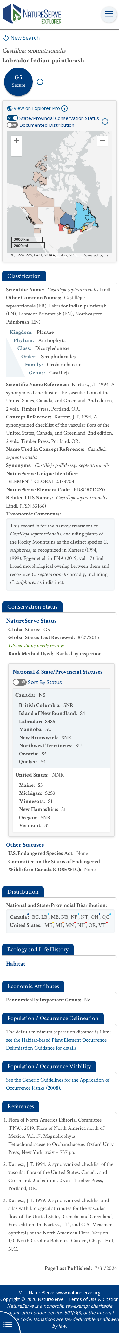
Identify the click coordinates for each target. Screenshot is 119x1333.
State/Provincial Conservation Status (59, 118)
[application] (59, 194)
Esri (108, 255)
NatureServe (50, 1299)
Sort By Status (45, 682)
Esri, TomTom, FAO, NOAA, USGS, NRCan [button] (44, 255)
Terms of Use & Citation (94, 1299)
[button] (16, 141)
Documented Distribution (46, 125)
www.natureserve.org (78, 1293)
